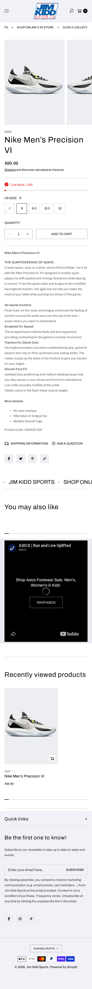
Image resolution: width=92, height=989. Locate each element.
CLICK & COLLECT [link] (70, 27)
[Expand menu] (7, 11)
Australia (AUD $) (44, 948)
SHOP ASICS (46, 602)
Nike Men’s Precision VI (24, 776)
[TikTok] (31, 918)
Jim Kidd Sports (37, 967)
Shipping (10, 169)
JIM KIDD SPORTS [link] (27, 482)
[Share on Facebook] (8, 458)
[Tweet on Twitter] (20, 458)
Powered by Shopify (63, 967)
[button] (71, 11)
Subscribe (75, 870)
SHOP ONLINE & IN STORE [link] (30, 27)
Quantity (12, 223)
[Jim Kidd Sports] (46, 11)
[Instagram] (20, 918)
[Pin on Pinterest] (32, 458)
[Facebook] (8, 918)
